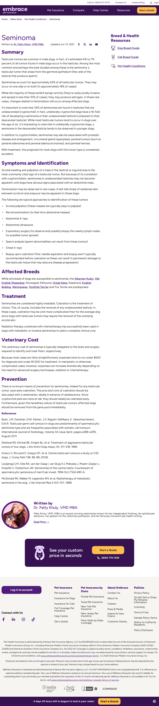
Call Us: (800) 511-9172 (98, 2)
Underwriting (138, 2)
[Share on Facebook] (78, 44)
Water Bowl (16, 19)
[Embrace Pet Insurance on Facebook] (3, 619)
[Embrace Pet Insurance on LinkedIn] (13, 619)
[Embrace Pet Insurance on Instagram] (23, 619)
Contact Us (120, 2)
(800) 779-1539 (110, 557)
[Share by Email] (96, 44)
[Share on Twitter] (84, 44)
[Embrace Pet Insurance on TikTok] (33, 619)
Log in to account (21, 590)
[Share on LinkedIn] (90, 44)
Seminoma (54, 19)
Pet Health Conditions (36, 19)
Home (5, 19)
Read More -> (41, 521)
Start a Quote (146, 10)
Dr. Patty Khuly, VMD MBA (29, 44)
